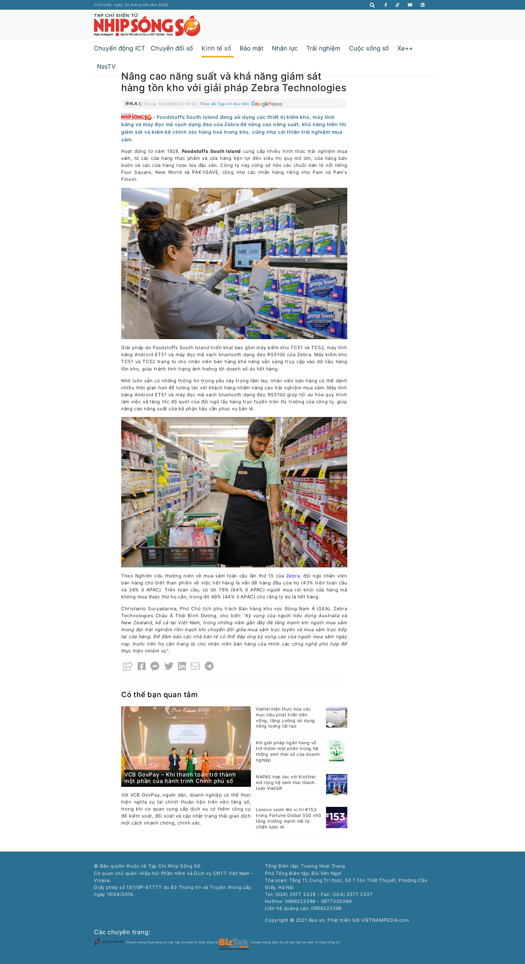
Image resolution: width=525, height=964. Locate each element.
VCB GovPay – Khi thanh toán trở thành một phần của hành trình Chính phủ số (180, 777)
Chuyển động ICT (119, 48)
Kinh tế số (216, 48)
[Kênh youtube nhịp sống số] (410, 5)
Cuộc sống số (369, 48)
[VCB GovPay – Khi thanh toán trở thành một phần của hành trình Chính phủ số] (186, 746)
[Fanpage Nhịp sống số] (386, 5)
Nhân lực (285, 48)
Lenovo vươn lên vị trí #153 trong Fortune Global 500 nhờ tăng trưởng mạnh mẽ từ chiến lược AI (288, 818)
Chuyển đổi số (172, 48)
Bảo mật (251, 48)
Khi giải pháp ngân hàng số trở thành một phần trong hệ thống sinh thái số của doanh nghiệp (288, 751)
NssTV (106, 66)
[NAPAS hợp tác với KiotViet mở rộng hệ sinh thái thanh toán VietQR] (336, 784)
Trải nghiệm (323, 48)
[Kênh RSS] (422, 5)
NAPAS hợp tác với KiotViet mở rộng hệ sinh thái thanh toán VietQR (286, 782)
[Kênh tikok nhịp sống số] (397, 5)
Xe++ (405, 48)
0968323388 (326, 908)
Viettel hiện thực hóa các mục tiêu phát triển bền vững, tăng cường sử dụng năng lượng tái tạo (285, 717)
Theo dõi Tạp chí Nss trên (225, 104)
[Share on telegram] (209, 666)
